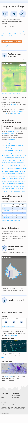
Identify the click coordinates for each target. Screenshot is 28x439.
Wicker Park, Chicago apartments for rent (13, 191)
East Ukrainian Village (17, 111)
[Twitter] (2, 395)
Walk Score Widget (11, 335)
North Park (6, 215)
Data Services (15, 399)
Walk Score (4, 393)
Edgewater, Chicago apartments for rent (12, 153)
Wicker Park (4, 113)
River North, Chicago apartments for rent (13, 176)
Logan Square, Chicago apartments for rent (13, 171)
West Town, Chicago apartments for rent (12, 188)
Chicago (14, 93)
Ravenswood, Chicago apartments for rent (13, 173)
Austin (18, 93)
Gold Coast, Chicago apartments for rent (12, 157)
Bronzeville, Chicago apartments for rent (12, 148)
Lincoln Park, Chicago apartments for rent (13, 165)
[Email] (7, 395)
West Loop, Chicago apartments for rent (12, 186)
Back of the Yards (7, 217)
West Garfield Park (6, 36)
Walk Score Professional (12, 313)
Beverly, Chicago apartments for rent (11, 143)
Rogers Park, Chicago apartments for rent (13, 178)
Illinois (10, 93)
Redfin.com (11, 139)
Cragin (6, 34)
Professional (15, 393)
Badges (13, 404)
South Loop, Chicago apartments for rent (13, 183)
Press (2, 401)
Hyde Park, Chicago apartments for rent (12, 160)
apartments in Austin (13, 131)
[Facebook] (5, 395)
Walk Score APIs (5, 358)
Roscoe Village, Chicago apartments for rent (13, 181)
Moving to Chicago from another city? (10, 220)
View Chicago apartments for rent (10, 45)
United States (4, 93)
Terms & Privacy (4, 402)
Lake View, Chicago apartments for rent (12, 162)
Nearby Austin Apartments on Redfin (11, 41)
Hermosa (15, 36)
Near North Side (15, 113)
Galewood (12, 34)
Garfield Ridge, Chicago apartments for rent (13, 155)
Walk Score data (8, 376)
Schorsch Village (7, 208)
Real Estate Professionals (17, 401)
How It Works (4, 399)
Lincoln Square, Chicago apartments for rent (14, 168)
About (2, 397)
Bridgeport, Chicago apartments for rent (12, 145)
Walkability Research (16, 402)
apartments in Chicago (7, 133)
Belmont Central (19, 34)
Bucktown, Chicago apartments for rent (12, 150)
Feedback (3, 404)
